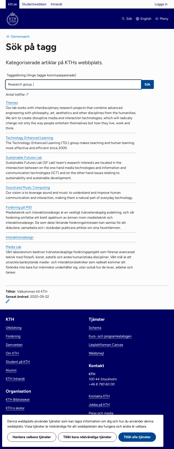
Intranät (56, 4)
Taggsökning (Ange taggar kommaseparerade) (41, 75)
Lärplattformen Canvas (106, 345)
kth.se (12, 4)
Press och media (101, 413)
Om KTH (12, 353)
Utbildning (13, 328)
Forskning (13, 336)
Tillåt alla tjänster (137, 437)
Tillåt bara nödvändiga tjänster (87, 437)
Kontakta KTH (99, 396)
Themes (12, 103)
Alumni (11, 370)
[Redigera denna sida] (8, 301)
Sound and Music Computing (28, 187)
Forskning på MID (19, 207)
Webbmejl (96, 353)
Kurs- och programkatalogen (110, 336)
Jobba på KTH (99, 405)
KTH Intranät (15, 379)
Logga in (161, 4)
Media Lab (13, 247)
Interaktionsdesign (20, 237)
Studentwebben (34, 4)
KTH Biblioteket (18, 400)
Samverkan (14, 345)
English (145, 19)
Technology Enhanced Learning (29, 138)
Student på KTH (18, 362)
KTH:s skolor (15, 408)
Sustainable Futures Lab (24, 157)
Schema (95, 328)
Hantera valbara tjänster (32, 437)
